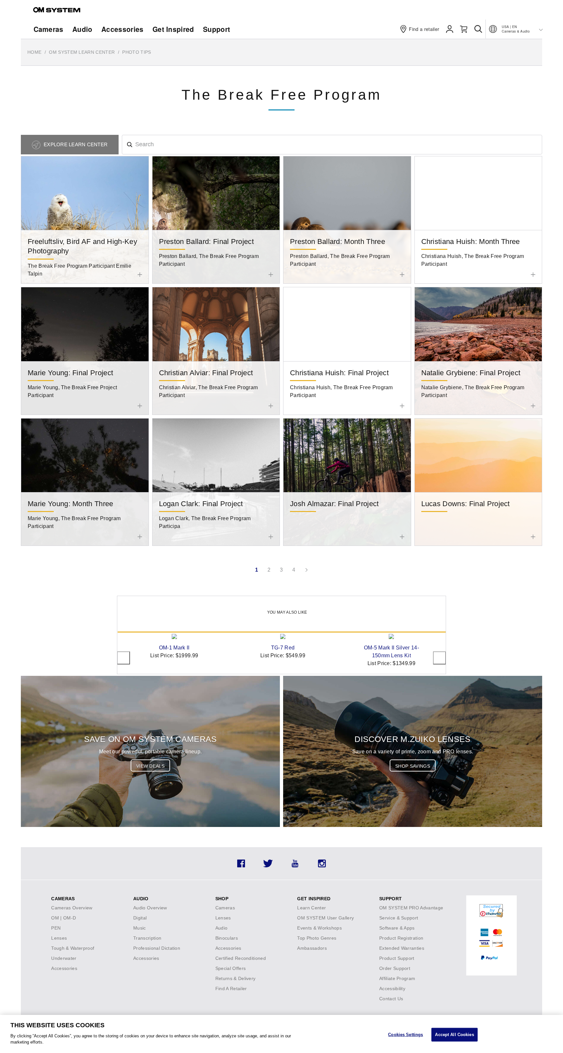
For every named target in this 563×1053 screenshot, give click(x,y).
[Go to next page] (306, 570)
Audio (82, 29)
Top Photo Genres (316, 938)
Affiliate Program (397, 978)
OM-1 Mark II (174, 647)
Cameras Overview (71, 907)
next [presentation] (439, 657)
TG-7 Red (283, 647)
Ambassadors (312, 948)
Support (216, 29)
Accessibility (392, 988)
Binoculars (226, 938)
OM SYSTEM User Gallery (325, 917)
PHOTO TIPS (136, 52)
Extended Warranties (401, 948)
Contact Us (391, 998)
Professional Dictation (156, 948)
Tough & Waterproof (72, 948)
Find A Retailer (231, 988)
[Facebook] (241, 865)
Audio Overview (150, 907)
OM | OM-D (63, 917)
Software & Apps (397, 928)
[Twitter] (268, 865)
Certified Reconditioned (240, 958)
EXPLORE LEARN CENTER (75, 144)
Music (139, 928)
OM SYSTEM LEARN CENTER (82, 52)
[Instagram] (322, 865)
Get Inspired (173, 29)
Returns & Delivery (235, 978)
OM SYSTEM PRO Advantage (411, 907)
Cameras (49, 29)
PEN (56, 928)
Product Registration (401, 938)
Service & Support (398, 917)
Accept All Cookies (454, 1034)
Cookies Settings (405, 1034)
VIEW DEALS (150, 766)
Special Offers (230, 968)
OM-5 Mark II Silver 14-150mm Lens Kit (391, 651)
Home (34, 52)
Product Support (396, 958)
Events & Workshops (319, 928)
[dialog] (281, 1034)
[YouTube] (295, 865)
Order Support (394, 968)
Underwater (63, 958)
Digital (140, 917)
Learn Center (311, 907)
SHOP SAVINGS (412, 766)
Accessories (122, 29)
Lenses (59, 938)
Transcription (147, 938)
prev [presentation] (123, 657)
